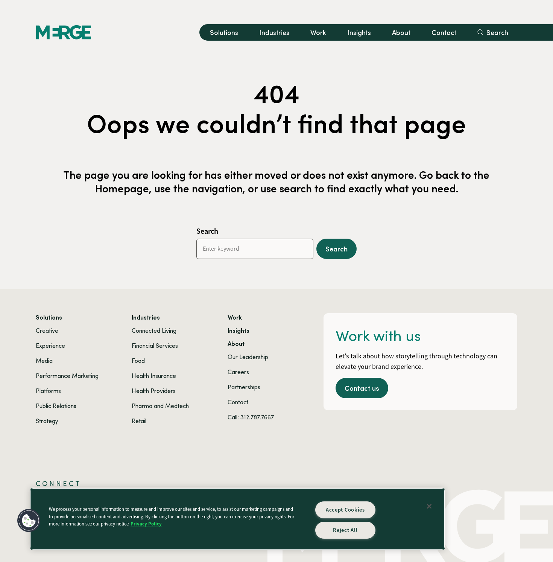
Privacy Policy (146, 524)
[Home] (63, 32)
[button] (29, 521)
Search (207, 231)
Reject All (345, 530)
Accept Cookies (345, 509)
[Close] (429, 506)
